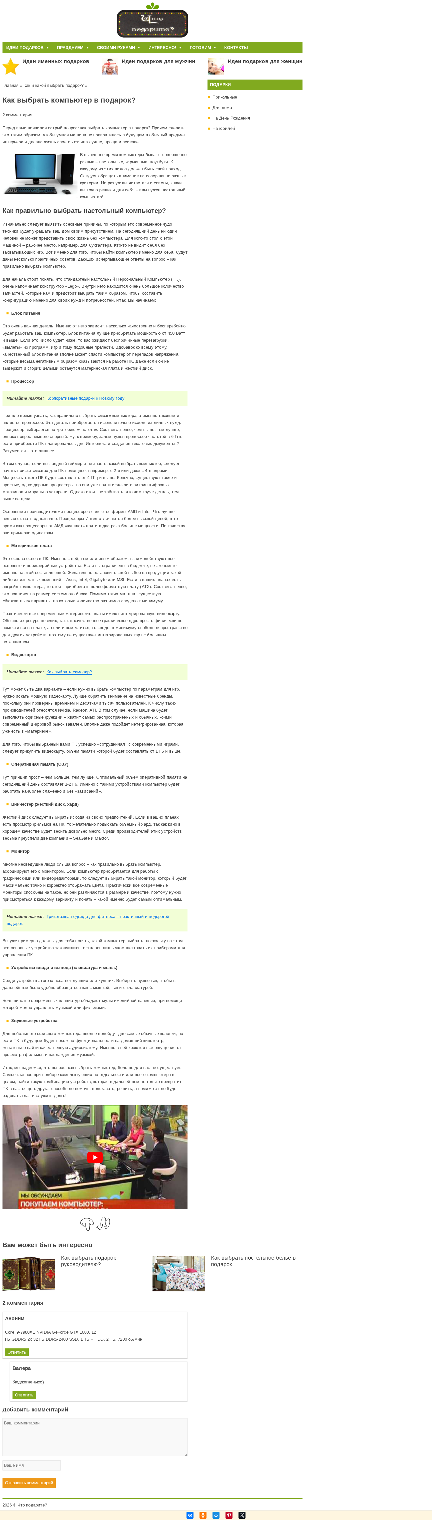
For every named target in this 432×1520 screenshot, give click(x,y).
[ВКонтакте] (190, 1515)
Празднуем (70, 47)
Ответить (17, 1352)
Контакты (236, 47)
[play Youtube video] (95, 1157)
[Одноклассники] (203, 1515)
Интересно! (162, 47)
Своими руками (116, 47)
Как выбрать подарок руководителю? (88, 1261)
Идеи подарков (25, 47)
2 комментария (17, 115)
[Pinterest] (229, 1515)
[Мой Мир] (216, 1515)
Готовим (200, 47)
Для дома (222, 107)
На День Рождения (231, 118)
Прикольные (224, 97)
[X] (242, 1515)
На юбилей (223, 128)
